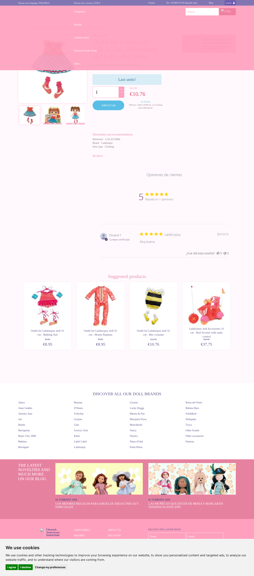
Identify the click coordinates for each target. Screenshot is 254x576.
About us (114, 530)
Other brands (192, 430)
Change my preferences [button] (50, 567)
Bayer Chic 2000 (27, 436)
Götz (76, 424)
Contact (151, 3)
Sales (76, 63)
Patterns (190, 441)
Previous (23, 316)
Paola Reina (136, 447)
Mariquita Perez (138, 419)
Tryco (189, 424)
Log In (229, 3)
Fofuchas (78, 413)
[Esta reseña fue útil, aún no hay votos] (218, 253)
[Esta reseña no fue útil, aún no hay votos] (225, 253)
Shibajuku (191, 419)
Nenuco (134, 436)
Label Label (80, 441)
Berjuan (78, 402)
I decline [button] (25, 567)
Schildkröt (191, 413)
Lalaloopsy (80, 447)
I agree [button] (11, 567)
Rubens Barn (192, 408)
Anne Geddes (25, 408)
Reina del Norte (194, 402)
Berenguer (23, 447)
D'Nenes (78, 408)
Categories (79, 11)
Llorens (134, 402)
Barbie (21, 424)
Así (20, 419)
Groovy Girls (81, 430)
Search (215, 11)
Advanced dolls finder (85, 50)
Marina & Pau (137, 413)
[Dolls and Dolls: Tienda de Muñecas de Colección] (43, 11)
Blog (211, 3)
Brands (77, 24)
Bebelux (22, 441)
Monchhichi (136, 424)
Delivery (114, 535)
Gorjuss (78, 419)
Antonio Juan (25, 413)
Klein (77, 436)
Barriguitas (24, 430)
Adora (21, 402)
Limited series (81, 37)
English (33, 3)
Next (231, 316)
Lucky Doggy (137, 408)
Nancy (133, 430)
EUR (86, 3)
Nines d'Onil (136, 441)
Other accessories (195, 436)
